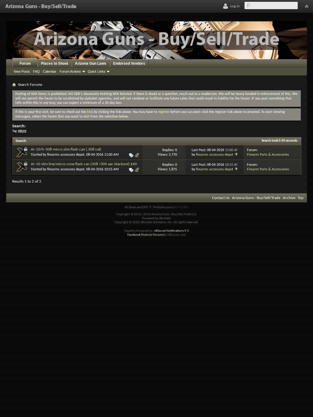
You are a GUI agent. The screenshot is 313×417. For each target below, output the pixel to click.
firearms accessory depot (65, 155)
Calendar (49, 71)
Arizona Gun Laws (90, 63)
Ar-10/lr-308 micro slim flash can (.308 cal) (66, 149)
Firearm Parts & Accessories (268, 155)
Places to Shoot (54, 63)
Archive (289, 198)
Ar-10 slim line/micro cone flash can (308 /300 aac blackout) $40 (84, 164)
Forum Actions (70, 71)
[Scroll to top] (306, 6)
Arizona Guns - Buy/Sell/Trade (256, 198)
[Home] (41, 6)
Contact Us (221, 198)
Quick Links (96, 71)
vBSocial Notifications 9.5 (171, 231)
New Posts (22, 71)
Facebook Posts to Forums (145, 235)
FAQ (36, 71)
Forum (25, 63)
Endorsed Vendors (129, 63)
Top (301, 198)
